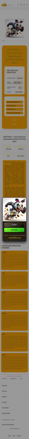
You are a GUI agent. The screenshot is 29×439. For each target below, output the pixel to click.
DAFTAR (14, 230)
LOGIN (14, 225)
